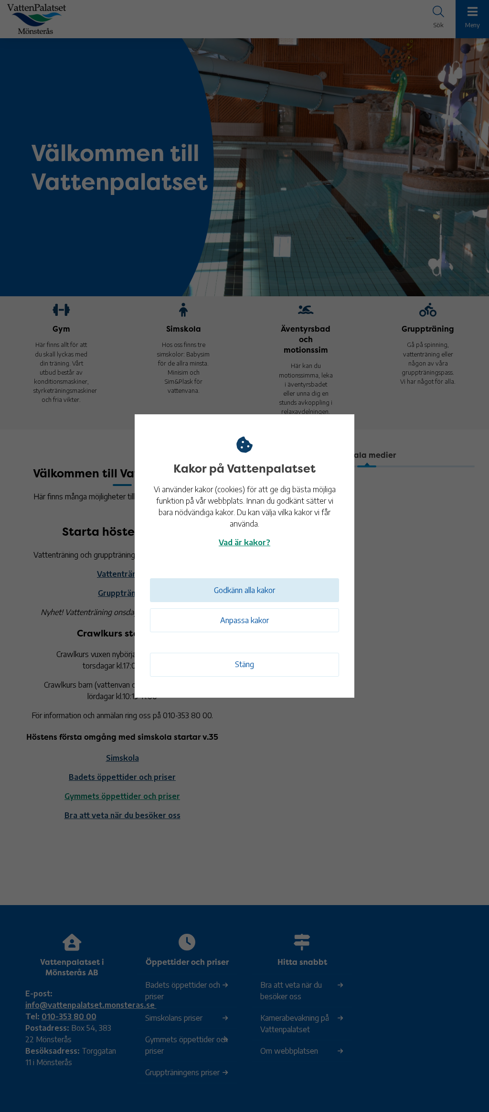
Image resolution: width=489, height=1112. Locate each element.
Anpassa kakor (244, 620)
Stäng (244, 664)
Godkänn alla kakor (244, 590)
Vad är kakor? (244, 542)
